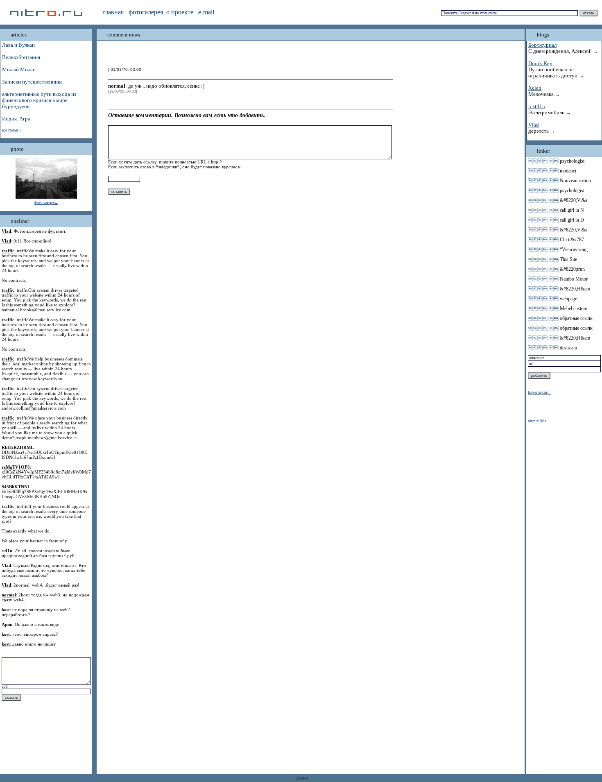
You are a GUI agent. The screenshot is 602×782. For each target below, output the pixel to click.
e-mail (206, 12)
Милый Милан (19, 70)
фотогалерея (146, 12)
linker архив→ (539, 392)
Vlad (533, 125)
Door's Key (540, 63)
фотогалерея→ (46, 203)
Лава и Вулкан (18, 45)
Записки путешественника (32, 82)
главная (113, 12)
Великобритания (21, 57)
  (543, 161)
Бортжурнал (542, 45)
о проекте (179, 12)
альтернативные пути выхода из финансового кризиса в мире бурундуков (39, 100)
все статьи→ (12, 130)
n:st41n (536, 106)
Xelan (534, 88)
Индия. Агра (16, 119)
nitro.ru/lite (537, 421)
